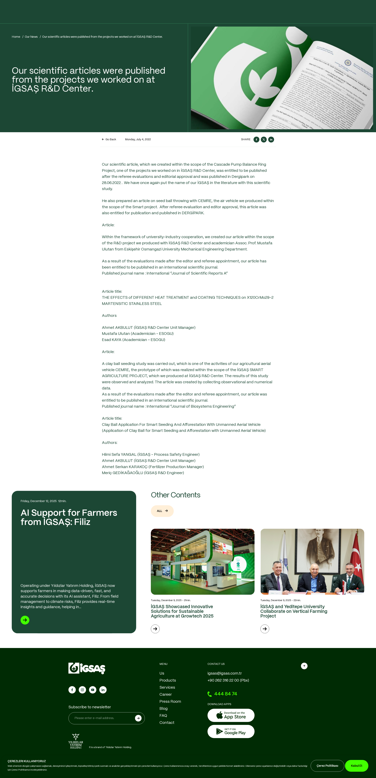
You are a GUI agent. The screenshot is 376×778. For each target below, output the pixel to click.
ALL (159, 511)
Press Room (170, 701)
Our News (31, 37)
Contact (167, 723)
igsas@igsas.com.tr (225, 673)
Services (167, 687)
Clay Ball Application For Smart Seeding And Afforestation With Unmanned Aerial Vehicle (181, 425)
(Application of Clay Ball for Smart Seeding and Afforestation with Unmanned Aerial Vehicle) (184, 431)
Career (166, 694)
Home (16, 37)
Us (162, 673)
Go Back (110, 139)
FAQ (163, 716)
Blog (164, 709)
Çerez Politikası (327, 766)
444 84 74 (225, 694)
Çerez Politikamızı (20, 770)
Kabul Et (356, 766)
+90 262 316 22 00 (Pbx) (228, 680)
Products (168, 680)
